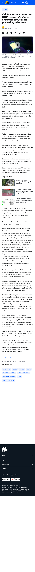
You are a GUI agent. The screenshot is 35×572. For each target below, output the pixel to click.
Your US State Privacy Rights (21, 487)
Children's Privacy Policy (7, 487)
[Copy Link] (23, 32)
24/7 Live (13, 2)
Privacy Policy (5, 485)
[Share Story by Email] (19, 32)
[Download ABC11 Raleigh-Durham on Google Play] (15, 479)
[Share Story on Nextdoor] (15, 32)
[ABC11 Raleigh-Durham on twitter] (8, 475)
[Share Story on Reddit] (11, 32)
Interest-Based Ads (13, 489)
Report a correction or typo (9, 358)
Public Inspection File (25, 489)
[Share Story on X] (7, 32)
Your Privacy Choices (15, 485)
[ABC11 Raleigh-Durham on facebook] (3, 475)
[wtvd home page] (4, 449)
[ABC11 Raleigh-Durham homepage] (7, 2)
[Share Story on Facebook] (3, 32)
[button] (2, 2)
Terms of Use (5, 489)
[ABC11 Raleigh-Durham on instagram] (12, 475)
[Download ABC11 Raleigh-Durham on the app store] (6, 479)
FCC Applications (6, 490)
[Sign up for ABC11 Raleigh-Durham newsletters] (16, 475)
